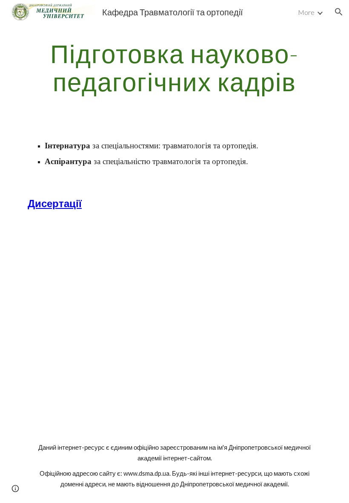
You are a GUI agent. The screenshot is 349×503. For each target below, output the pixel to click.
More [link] (306, 12)
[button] (339, 12)
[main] (174, 67)
